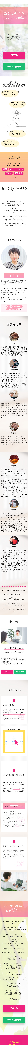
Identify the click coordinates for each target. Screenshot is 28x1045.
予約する (14, 55)
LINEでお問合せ (14, 67)
